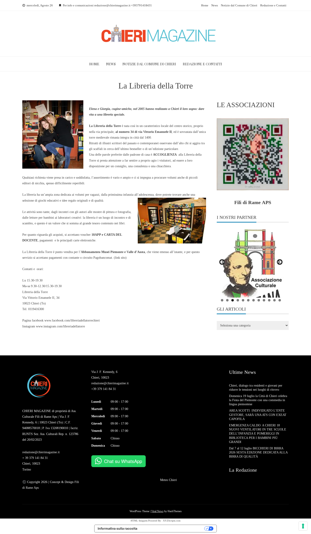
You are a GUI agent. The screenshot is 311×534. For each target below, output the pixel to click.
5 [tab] (243, 300)
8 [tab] (258, 300)
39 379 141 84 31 (36, 458)
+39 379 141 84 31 (103, 389)
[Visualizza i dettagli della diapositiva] (251, 263)
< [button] (222, 262)
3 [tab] (232, 300)
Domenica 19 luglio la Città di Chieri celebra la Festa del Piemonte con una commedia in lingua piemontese (258, 400)
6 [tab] (248, 300)
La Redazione (243, 470)
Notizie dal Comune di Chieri (239, 5)
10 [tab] (269, 300)
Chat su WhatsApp (123, 461)
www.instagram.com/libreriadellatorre (60, 326)
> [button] (279, 262)
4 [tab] (238, 300)
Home (204, 5)
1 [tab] (222, 300)
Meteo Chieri (168, 480)
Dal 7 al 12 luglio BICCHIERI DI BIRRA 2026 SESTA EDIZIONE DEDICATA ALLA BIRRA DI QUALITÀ (258, 452)
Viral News (157, 511)
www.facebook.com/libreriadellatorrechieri (72, 320)
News (214, 5)
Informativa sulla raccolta (117, 528)
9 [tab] (264, 300)
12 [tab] (279, 300)
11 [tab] (274, 300)
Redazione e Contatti (273, 5)
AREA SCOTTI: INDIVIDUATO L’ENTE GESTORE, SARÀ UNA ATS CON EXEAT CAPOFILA (258, 414)
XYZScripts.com (172, 520)
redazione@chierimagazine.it (41, 452)
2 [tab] (227, 300)
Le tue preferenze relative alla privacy (173, 528)
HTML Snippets (139, 520)
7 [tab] (253, 300)
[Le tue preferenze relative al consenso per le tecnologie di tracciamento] (303, 526)
